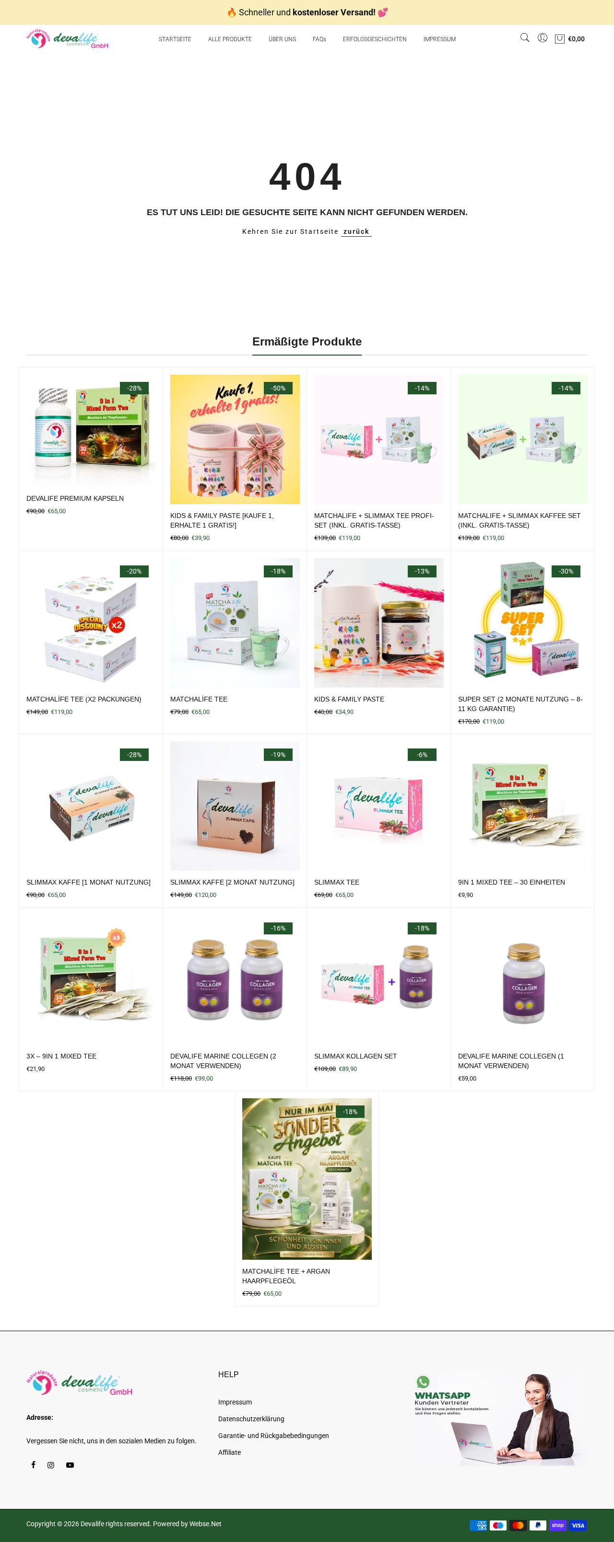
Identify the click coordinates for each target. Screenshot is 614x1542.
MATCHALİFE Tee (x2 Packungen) (84, 699)
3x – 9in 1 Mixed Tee (61, 1056)
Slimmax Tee (336, 882)
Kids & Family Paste (349, 699)
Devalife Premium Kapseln (75, 498)
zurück (356, 231)
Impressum (235, 1402)
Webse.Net (205, 1524)
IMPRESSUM (440, 39)
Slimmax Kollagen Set (355, 1056)
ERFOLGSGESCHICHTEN (375, 39)
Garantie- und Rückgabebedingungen (273, 1435)
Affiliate (229, 1452)
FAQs (319, 39)
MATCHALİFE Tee (198, 699)
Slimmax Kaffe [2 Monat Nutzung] (232, 882)
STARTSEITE (175, 39)
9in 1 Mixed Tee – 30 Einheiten (511, 882)
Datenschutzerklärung (251, 1419)
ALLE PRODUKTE (230, 39)
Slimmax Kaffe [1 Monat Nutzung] (88, 882)
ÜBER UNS (282, 39)
